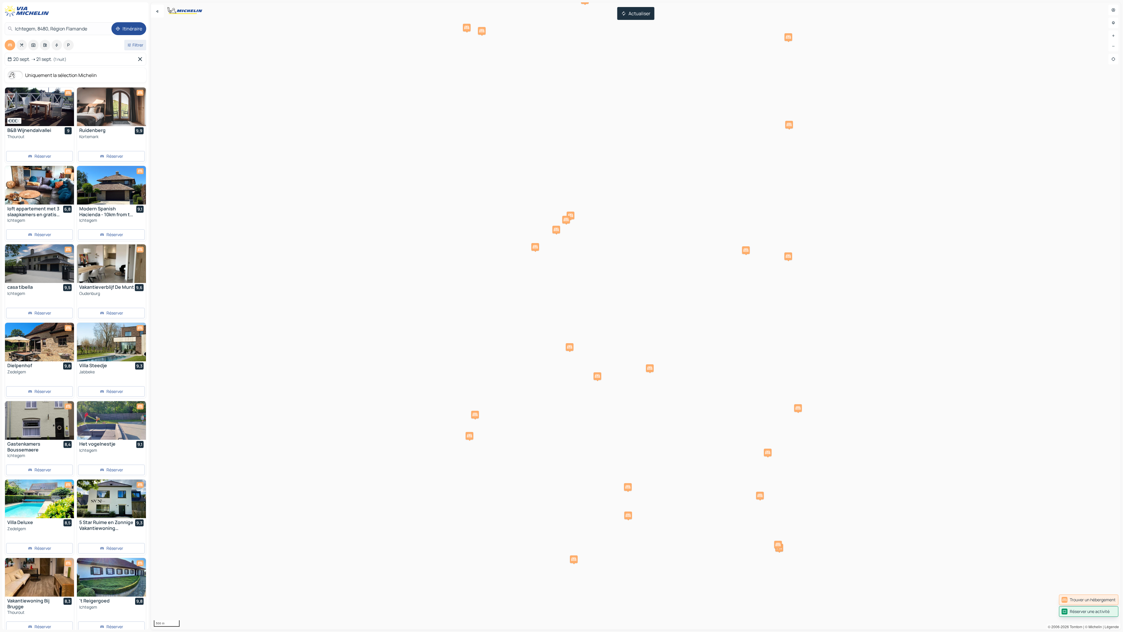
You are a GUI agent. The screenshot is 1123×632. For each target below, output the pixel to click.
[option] (10, 45)
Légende (1112, 626)
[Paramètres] (1113, 23)
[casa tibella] (39, 263)
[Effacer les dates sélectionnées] (141, 59)
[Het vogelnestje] (111, 420)
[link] (1088, 600)
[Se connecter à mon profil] (1113, 10)
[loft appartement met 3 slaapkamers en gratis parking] (39, 185)
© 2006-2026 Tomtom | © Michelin (1075, 626)
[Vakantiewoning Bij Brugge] (39, 577)
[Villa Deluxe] (39, 499)
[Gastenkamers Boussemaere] (39, 420)
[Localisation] (1113, 59)
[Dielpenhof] (39, 342)
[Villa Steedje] (111, 342)
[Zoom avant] (1113, 35)
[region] (636, 316)
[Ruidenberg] (111, 106)
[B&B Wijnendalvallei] (39, 106)
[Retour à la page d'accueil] (28, 11)
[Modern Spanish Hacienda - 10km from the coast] (111, 185)
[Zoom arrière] (1113, 46)
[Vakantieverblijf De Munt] (111, 263)
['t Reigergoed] (111, 577)
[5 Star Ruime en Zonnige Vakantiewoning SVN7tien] (111, 499)
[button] (760, 495)
